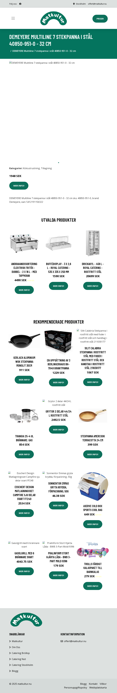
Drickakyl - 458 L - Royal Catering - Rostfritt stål (93, 267)
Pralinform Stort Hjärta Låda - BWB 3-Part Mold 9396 (58, 557)
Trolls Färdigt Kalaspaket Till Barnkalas (92, 568)
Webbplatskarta (98, 687)
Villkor (103, 683)
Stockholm (81, 3)
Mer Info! (18, 185)
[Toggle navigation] (13, 18)
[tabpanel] (58, 110)
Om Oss (16, 647)
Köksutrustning (31, 168)
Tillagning (46, 168)
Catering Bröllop (21, 653)
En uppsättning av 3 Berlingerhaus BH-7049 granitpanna (58, 364)
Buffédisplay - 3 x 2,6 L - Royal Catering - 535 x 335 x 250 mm (58, 267)
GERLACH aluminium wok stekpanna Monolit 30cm (24, 361)
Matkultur (17, 641)
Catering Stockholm (22, 665)
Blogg (15, 671)
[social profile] (20, 4)
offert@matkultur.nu (97, 3)
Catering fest (19, 659)
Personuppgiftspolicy (75, 687)
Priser (100, 18)
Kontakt (93, 683)
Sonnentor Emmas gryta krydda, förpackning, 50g (58, 487)
